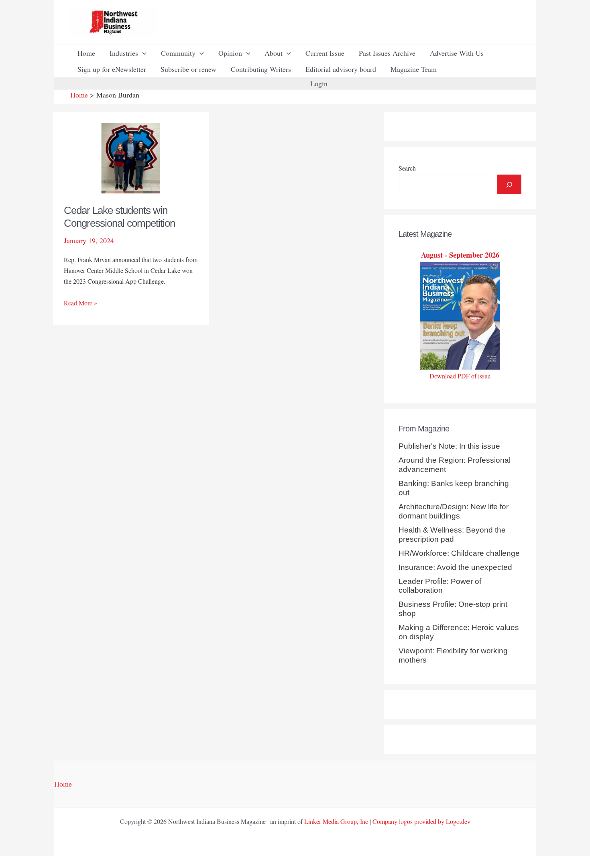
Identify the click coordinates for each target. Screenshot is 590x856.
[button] (142, 53)
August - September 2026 (460, 254)
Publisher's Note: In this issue (449, 446)
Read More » (80, 303)
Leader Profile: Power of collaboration (440, 586)
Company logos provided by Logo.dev (421, 821)
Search (407, 168)
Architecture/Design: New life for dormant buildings (454, 511)
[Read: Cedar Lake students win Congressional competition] (131, 157)
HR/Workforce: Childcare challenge (459, 553)
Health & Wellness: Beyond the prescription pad (452, 534)
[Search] (509, 184)
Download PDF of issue (459, 376)
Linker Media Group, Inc (336, 821)
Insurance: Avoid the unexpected (455, 567)
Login (319, 83)
